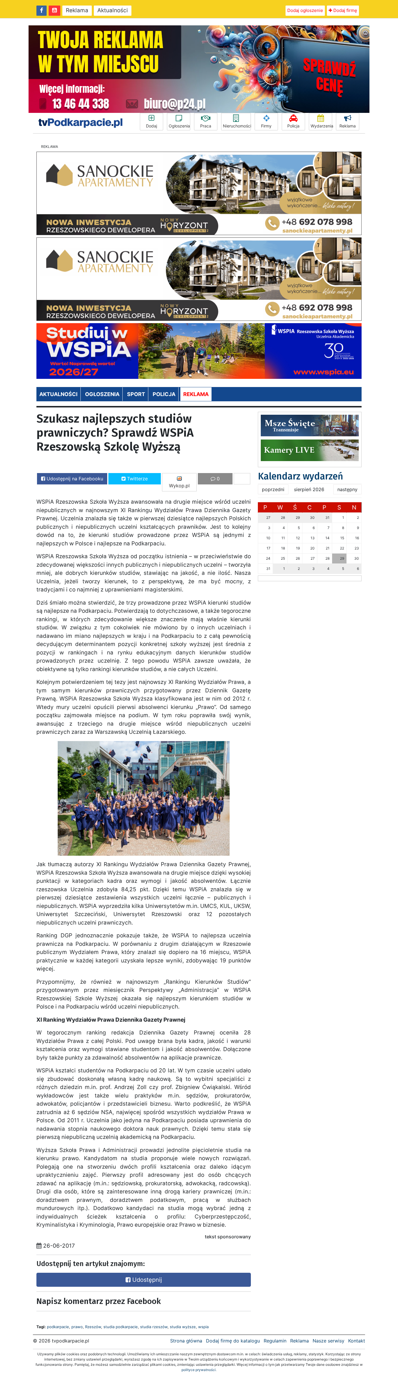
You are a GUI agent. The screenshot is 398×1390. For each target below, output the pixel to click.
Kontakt (356, 1341)
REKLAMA (196, 394)
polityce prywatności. (199, 1370)
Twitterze (137, 479)
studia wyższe (183, 1326)
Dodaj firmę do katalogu (233, 1341)
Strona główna (186, 1341)
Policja (293, 125)
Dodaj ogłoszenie (305, 10)
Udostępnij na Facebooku (74, 479)
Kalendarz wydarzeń (300, 476)
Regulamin (275, 1341)
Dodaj (151, 125)
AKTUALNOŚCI (58, 394)
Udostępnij (146, 1279)
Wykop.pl (179, 486)
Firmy (266, 125)
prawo (77, 1326)
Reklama (77, 10)
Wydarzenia (321, 125)
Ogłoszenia (179, 125)
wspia (203, 1326)
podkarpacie (58, 1326)
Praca (205, 125)
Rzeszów (93, 1326)
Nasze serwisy (328, 1341)
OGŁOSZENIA (102, 394)
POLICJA (164, 394)
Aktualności (112, 10)
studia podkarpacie (120, 1326)
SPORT (136, 394)
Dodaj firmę (344, 10)
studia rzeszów (154, 1326)
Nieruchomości (237, 125)
